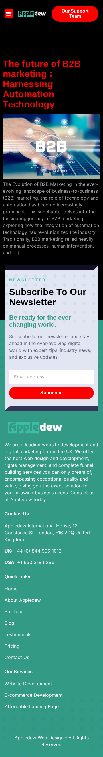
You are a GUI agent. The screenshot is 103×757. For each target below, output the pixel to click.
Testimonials (18, 634)
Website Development (28, 683)
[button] (9, 13)
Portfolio (14, 611)
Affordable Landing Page (32, 706)
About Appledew (23, 600)
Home (11, 588)
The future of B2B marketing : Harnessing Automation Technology (42, 84)
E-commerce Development (34, 695)
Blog (9, 623)
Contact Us (17, 657)
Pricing (12, 646)
